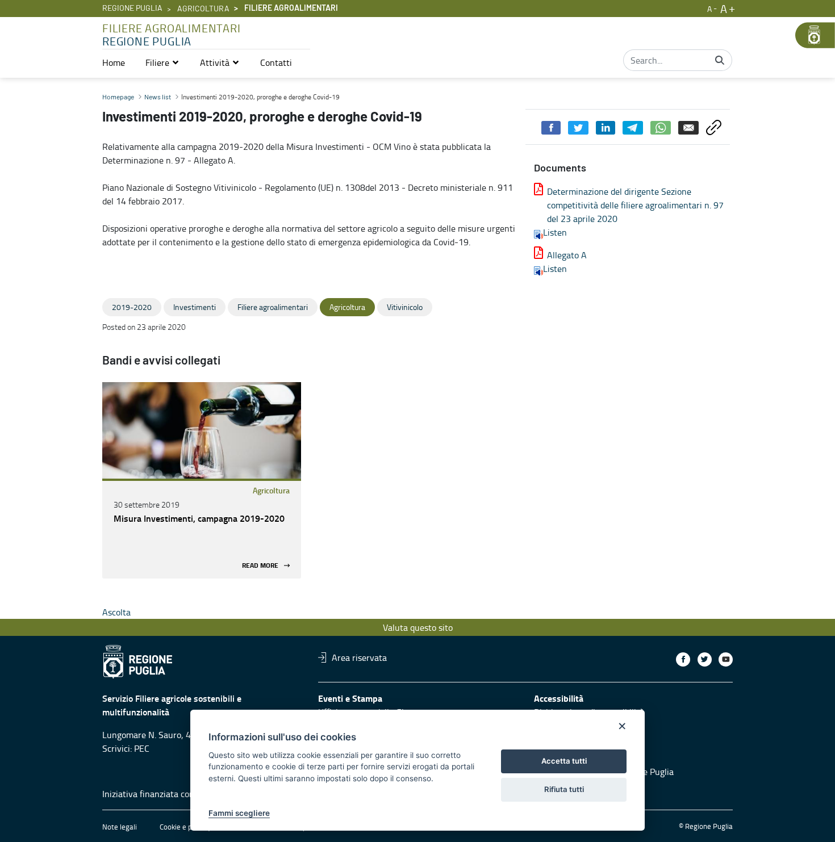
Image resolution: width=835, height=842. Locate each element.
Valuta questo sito (418, 627)
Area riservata (359, 657)
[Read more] (201, 430)
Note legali (119, 827)
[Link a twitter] (705, 659)
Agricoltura (203, 9)
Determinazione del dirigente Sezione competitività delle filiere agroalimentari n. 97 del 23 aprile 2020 (635, 205)
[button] (162, 62)
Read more (260, 565)
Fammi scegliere (239, 813)
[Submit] (720, 60)
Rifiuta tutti (564, 789)
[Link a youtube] (726, 659)
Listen (555, 232)
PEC (141, 748)
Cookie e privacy (185, 827)
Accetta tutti (564, 760)
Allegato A (567, 255)
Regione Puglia (132, 8)
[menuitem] (113, 62)
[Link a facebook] (683, 659)
